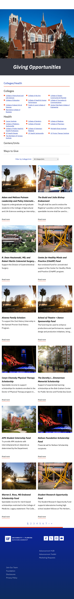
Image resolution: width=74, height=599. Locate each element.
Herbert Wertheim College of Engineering (60, 106)
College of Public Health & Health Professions (14, 130)
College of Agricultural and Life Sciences (14, 97)
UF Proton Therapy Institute (60, 133)
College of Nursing (34, 124)
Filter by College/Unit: (23, 159)
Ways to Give (11, 151)
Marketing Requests (47, 557)
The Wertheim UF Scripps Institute (14, 137)
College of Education (12, 100)
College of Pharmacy (57, 124)
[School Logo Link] (20, 539)
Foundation (10, 571)
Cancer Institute (11, 121)
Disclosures (10, 574)
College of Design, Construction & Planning (58, 97)
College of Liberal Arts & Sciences (14, 106)
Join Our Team (12, 567)
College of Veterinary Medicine (35, 130)
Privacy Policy (11, 577)
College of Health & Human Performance (37, 101)
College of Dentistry (34, 121)
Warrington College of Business (13, 111)
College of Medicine (57, 121)
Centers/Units (11, 143)
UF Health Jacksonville (36, 133)
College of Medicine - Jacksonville (13, 125)
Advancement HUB (46, 551)
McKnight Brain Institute (58, 128)
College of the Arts (34, 96)
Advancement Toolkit (47, 554)
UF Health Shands (12, 133)
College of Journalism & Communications (58, 101)
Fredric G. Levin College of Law (36, 106)
